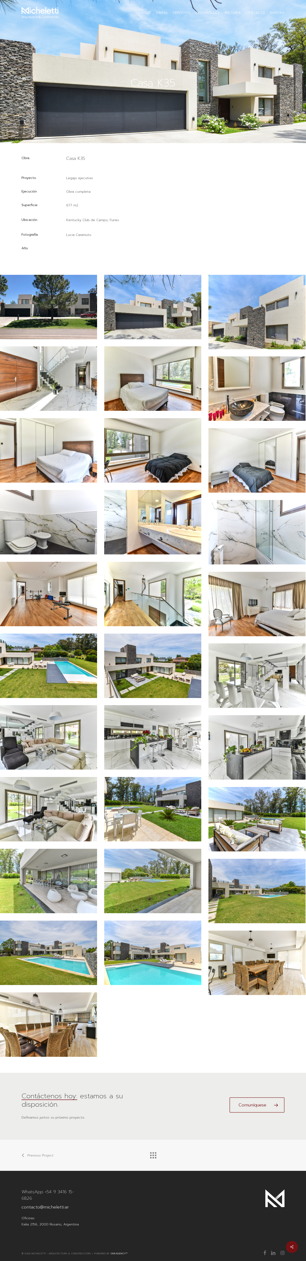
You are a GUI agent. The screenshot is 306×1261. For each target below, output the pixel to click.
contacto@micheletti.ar (45, 1207)
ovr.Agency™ (118, 1253)
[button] (257, 1105)
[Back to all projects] (153, 1154)
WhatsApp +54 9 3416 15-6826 (48, 1195)
